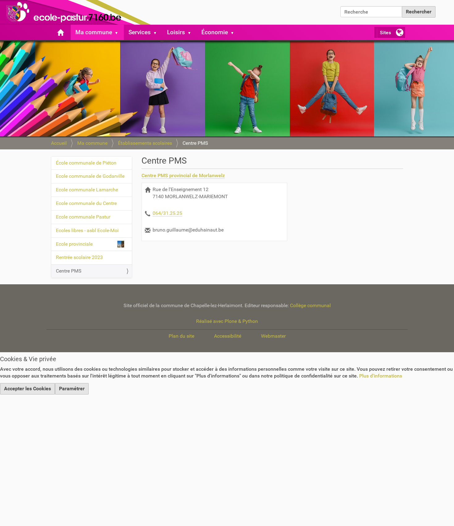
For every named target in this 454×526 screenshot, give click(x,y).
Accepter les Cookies (27, 388)
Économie (214, 32)
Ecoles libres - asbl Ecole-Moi (87, 230)
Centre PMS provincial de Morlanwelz (183, 175)
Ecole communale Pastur (83, 217)
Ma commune (93, 32)
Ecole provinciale (74, 244)
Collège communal (310, 305)
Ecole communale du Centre (86, 203)
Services (139, 32)
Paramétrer (72, 388)
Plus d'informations (380, 376)
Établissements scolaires (145, 143)
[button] (119, 32)
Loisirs (176, 32)
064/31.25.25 (167, 213)
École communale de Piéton (86, 163)
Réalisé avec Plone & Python (227, 321)
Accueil (59, 143)
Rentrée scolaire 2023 (79, 257)
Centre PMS (69, 271)
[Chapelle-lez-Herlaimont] (77, 12)
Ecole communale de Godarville (90, 176)
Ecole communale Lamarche (87, 190)
